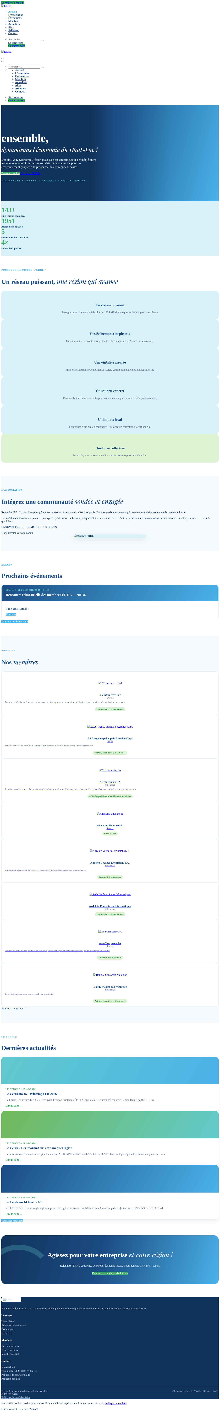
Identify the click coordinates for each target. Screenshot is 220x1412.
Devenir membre (10, 173)
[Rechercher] (42, 40)
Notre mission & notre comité (17, 532)
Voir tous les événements (14, 621)
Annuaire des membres (13, 1325)
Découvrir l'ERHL (30, 173)
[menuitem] (12, 11)
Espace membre (9, 1350)
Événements (7, 1329)
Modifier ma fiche (11, 1354)
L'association (8, 1321)
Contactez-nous (16, 45)
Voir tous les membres (13, 1008)
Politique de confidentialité (15, 1374)
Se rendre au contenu (12, 2)
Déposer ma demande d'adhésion (110, 1273)
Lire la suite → (14, 1105)
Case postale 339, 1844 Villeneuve (20, 1371)
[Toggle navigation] (2, 58)
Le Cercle (6, 1333)
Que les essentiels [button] (10, 1409)
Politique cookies (10, 1378)
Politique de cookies (115, 1403)
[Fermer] (2, 61)
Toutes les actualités (12, 1220)
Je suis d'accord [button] (29, 1409)
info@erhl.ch (8, 1367)
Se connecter (15, 42)
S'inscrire (11, 614)
